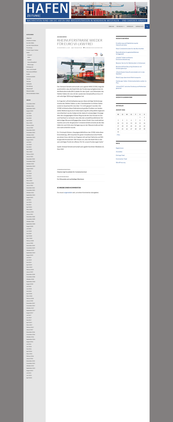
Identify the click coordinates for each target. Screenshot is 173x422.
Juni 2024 (29, 115)
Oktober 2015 (30, 365)
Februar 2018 (30, 298)
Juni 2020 (29, 231)
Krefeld (29, 60)
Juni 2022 (29, 173)
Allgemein (29, 38)
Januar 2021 (29, 214)
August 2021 (29, 197)
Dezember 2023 (30, 130)
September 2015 (30, 368)
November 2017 (30, 305)
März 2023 (29, 151)
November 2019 (30, 248)
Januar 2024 (29, 127)
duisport (29, 55)
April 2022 (29, 178)
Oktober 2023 (30, 135)
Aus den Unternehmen (32, 45)
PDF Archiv (120, 26)
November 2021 (30, 190)
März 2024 (29, 123)
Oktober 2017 (30, 308)
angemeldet (68, 192)
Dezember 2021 (30, 188)
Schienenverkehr (30, 76)
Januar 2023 (29, 156)
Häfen (28, 52)
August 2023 (29, 139)
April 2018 (29, 293)
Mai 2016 (28, 349)
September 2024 (30, 108)
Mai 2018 (28, 291)
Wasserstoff (29, 88)
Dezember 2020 (30, 216)
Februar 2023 (30, 154)
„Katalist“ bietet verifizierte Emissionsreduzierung (124, 58)
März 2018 (29, 296)
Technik (28, 79)
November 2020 (30, 219)
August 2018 (29, 284)
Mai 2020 (28, 233)
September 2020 (30, 224)
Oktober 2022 (30, 164)
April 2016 (29, 351)
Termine (28, 81)
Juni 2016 (29, 346)
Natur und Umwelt (31, 69)
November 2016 (30, 334)
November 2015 (30, 363)
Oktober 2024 (30, 106)
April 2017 (29, 322)
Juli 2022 (28, 171)
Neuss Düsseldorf (32, 62)
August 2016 (29, 341)
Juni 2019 (29, 260)
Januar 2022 (29, 185)
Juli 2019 (28, 257)
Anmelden (119, 151)
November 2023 (30, 132)
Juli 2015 (28, 373)
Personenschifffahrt (31, 72)
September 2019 (30, 252)
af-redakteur (77, 47)
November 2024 (30, 103)
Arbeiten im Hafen (31, 40)
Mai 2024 (28, 118)
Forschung (29, 47)
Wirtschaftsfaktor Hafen (32, 93)
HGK (28, 57)
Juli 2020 (28, 228)
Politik (28, 74)
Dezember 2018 (30, 274)
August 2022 (29, 168)
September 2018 (30, 281)
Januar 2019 (29, 272)
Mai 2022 (28, 176)
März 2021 (29, 209)
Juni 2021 (29, 202)
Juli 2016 (28, 344)
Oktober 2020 (30, 221)
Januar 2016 (29, 358)
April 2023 (29, 149)
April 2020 (29, 236)
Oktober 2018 (30, 279)
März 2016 (29, 353)
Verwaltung (29, 86)
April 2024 (29, 120)
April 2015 (29, 378)
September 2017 (30, 310)
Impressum (130, 26)
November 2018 (30, 277)
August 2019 (29, 255)
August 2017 (29, 313)
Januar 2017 (29, 329)
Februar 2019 (30, 269)
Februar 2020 (30, 240)
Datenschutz (139, 26)
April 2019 (29, 265)
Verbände (29, 84)
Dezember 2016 (30, 332)
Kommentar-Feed (121, 159)
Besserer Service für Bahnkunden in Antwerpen (130, 63)
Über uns (111, 26)
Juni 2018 (29, 289)
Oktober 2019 (30, 250)
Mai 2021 (28, 204)
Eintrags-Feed (120, 155)
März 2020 (29, 238)
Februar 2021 (30, 212)
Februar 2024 (30, 125)
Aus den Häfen (62, 37)
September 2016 (30, 339)
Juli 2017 (28, 315)
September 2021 (30, 195)
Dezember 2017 (30, 303)
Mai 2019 (28, 262)
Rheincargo (30, 64)
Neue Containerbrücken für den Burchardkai (130, 48)
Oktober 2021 (30, 192)
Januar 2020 (29, 243)
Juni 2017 (29, 317)
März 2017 (29, 325)
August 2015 (29, 370)
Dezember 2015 (30, 361)
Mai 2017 (28, 320)
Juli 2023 (28, 142)
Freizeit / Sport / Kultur (32, 50)
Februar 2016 (30, 356)
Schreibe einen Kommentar (93, 47)
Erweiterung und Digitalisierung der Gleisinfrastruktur (127, 44)
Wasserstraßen (30, 91)
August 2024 (29, 111)
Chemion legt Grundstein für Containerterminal (72, 171)
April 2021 (29, 207)
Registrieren (120, 148)
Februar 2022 (30, 183)
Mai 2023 (28, 147)
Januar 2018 (29, 301)
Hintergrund (29, 67)
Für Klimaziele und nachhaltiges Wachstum (70, 178)
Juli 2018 (28, 286)
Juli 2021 (28, 200)
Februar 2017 (30, 327)
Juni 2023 (29, 144)
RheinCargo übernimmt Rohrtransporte (128, 77)
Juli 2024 (28, 113)
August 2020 (29, 226)
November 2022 (30, 161)
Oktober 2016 (30, 337)
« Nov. (118, 135)
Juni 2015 (29, 375)
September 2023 (30, 137)
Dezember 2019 (30, 245)
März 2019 (29, 267)
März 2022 (29, 180)
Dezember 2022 (30, 159)
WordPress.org (120, 162)
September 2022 (30, 166)
